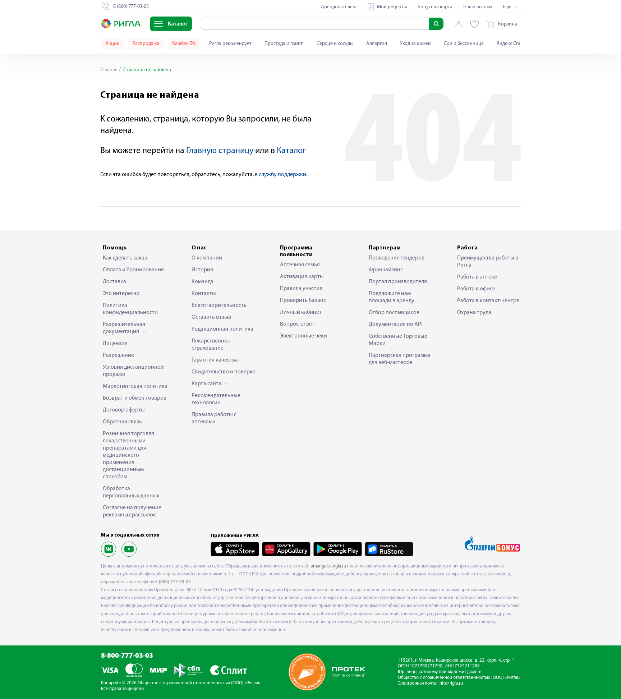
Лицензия (115, 343)
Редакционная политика (222, 329)
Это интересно (121, 293)
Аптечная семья (300, 265)
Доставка (114, 282)
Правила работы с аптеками (214, 418)
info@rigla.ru (450, 683)
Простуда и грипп (284, 43)
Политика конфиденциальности (130, 309)
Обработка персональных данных (131, 492)
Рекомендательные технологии (216, 399)
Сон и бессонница (464, 43)
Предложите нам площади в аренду (391, 297)
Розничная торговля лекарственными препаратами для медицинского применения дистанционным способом (128, 455)
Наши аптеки (477, 7)
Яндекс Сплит (511, 43)
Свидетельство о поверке (224, 372)
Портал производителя (398, 282)
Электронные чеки (303, 336)
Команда (202, 282)
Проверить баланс (303, 300)
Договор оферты (124, 410)
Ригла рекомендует (230, 43)
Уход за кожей (415, 43)
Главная (109, 70)
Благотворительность (219, 305)
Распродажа (146, 43)
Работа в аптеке (477, 277)
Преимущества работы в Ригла (487, 261)
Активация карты (302, 277)
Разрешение (118, 355)
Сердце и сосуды (335, 43)
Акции (112, 43)
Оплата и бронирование (133, 270)
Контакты (204, 293)
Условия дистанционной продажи (133, 370)
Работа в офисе (476, 289)
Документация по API (396, 324)
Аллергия (376, 43)
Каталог (291, 151)
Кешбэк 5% (184, 43)
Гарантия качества (215, 360)
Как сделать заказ (125, 258)
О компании (207, 258)
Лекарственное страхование (211, 344)
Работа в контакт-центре (488, 301)
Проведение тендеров (396, 258)
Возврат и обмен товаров (134, 398)
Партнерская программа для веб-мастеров (400, 359)
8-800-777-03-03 (127, 656)
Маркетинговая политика (135, 386)
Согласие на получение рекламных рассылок (132, 511)
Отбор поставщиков (394, 313)
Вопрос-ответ (297, 324)
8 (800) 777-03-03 (173, 582)
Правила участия (301, 288)
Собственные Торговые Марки (398, 340)
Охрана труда (474, 313)
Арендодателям (338, 7)
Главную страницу (219, 151)
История (202, 270)
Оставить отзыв (211, 317)
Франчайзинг (385, 270)
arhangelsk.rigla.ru (328, 566)
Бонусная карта (435, 7)
